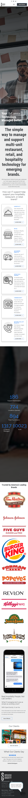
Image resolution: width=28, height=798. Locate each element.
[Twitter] (16, 1)
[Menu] (13, 4)
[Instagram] (12, 1)
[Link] (3, 4)
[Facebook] (14, 1)
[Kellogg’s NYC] (14, 736)
